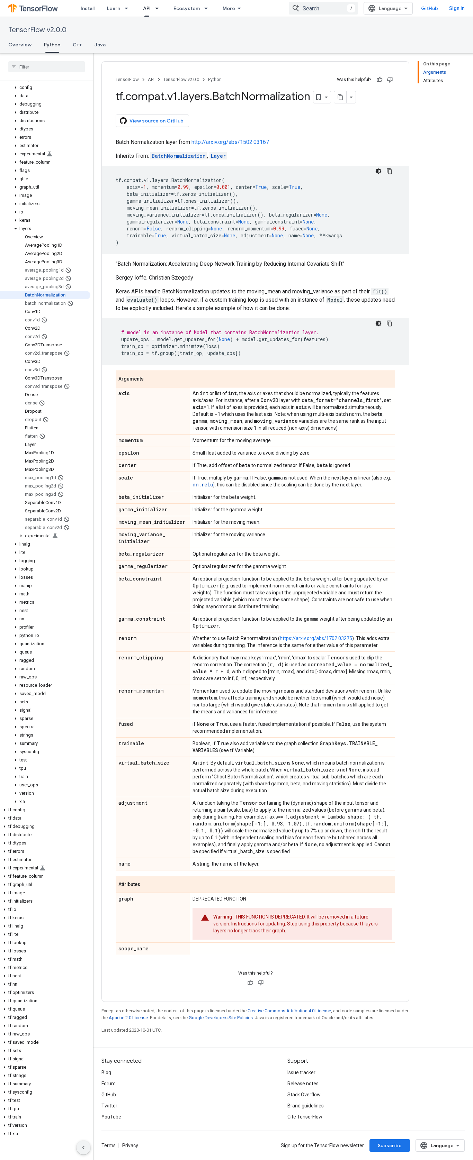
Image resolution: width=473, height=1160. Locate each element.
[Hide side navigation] (83, 1147)
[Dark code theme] (378, 171)
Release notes (303, 1083)
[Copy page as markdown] (340, 97)
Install (88, 8)
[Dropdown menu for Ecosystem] (208, 8)
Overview (20, 45)
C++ (77, 45)
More (229, 8)
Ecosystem (186, 8)
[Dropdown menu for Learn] (128, 8)
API (147, 8)
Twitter (109, 1105)
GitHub (429, 8)
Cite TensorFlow (304, 1117)
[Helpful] (379, 79)
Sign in (457, 8)
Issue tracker (301, 1072)
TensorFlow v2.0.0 (37, 30)
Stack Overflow (304, 1094)
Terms (108, 1145)
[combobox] (323, 8)
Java (100, 45)
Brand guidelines (305, 1105)
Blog (106, 1072)
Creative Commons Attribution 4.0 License (289, 1010)
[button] (45, 87)
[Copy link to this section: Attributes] (147, 885)
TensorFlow (127, 79)
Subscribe (390, 1145)
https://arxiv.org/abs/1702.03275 (316, 638)
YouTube (111, 1117)
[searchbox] (46, 66)
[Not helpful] (390, 79)
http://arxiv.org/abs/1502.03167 (230, 142)
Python (52, 45)
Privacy (130, 1145)
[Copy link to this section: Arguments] (151, 379)
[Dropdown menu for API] (159, 8)
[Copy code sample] (389, 171)
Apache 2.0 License (128, 1017)
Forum (108, 1083)
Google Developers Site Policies (221, 1017)
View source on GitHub (157, 121)
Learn (113, 8)
